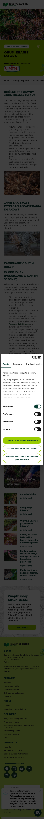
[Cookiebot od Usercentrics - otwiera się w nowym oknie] (31, 357)
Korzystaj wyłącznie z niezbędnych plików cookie (22, 458)
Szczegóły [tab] (17, 364)
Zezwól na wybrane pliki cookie (22, 448)
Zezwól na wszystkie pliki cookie (22, 440)
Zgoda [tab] (6, 364)
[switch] (37, 414)
